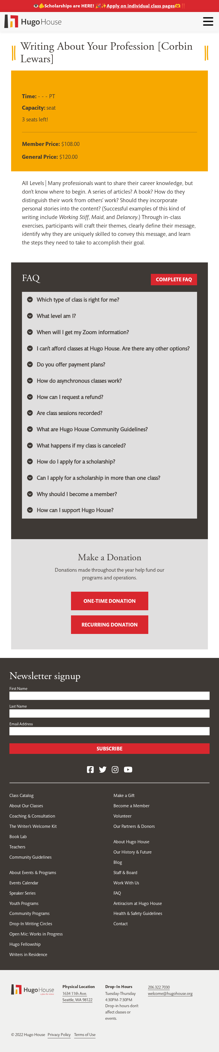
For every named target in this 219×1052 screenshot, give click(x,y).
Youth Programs (23, 903)
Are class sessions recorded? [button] (69, 413)
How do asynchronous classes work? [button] (79, 380)
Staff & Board (125, 872)
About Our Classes (26, 805)
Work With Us (126, 883)
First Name (18, 688)
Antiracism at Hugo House (137, 903)
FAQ (117, 893)
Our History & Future (132, 852)
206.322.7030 (159, 987)
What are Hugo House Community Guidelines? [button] (92, 429)
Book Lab (18, 836)
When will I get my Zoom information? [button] (83, 332)
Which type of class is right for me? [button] (78, 299)
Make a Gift (124, 795)
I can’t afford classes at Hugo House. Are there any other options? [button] (113, 348)
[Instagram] (115, 770)
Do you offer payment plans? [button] (71, 364)
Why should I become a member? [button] (77, 494)
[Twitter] (103, 770)
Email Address (21, 723)
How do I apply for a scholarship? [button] (76, 461)
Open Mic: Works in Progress (36, 934)
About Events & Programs (32, 872)
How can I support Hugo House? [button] (75, 510)
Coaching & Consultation (32, 816)
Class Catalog (21, 795)
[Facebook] (90, 770)
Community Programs (29, 913)
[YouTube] (128, 770)
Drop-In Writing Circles (30, 923)
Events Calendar (23, 883)
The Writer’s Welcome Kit (33, 826)
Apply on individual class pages (141, 6)
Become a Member (131, 805)
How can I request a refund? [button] (70, 397)
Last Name (18, 706)
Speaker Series (22, 893)
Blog (117, 862)
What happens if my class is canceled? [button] (81, 445)
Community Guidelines (30, 857)
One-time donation (110, 601)
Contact (120, 923)
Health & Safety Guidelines (137, 913)
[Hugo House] (32, 989)
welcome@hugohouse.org (170, 993)
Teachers (17, 847)
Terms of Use (85, 1034)
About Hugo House (131, 841)
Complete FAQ (174, 279)
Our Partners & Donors (134, 826)
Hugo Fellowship (24, 944)
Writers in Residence (28, 954)
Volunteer (122, 816)
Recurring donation (110, 624)
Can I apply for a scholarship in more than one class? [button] (98, 477)
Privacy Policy (59, 1034)
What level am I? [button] (56, 316)
